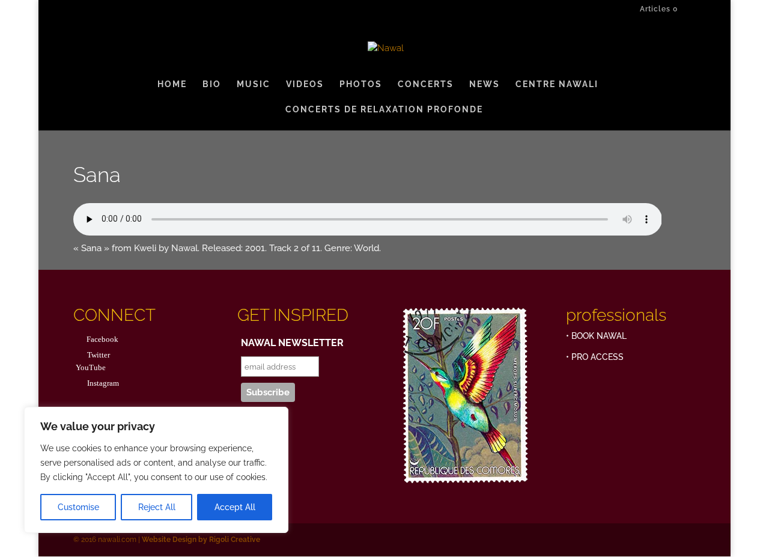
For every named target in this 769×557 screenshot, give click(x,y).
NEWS (484, 84)
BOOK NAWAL (599, 336)
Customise (78, 507)
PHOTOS (360, 84)
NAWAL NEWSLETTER (292, 343)
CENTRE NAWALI (556, 84)
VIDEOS (305, 84)
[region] (156, 470)
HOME (172, 84)
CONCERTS (426, 84)
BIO (211, 84)
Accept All (234, 507)
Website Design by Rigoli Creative (200, 539)
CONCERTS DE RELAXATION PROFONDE (384, 109)
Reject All (156, 507)
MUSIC (253, 84)
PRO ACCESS (597, 357)
